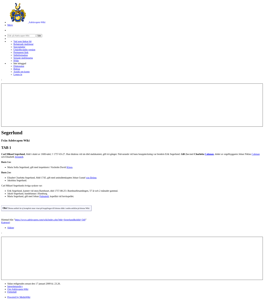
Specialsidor (19, 47)
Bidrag (16, 69)
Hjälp (16, 60)
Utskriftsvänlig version (24, 49)
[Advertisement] (132, 105)
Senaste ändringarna (23, 58)
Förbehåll (11, 292)
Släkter (10, 227)
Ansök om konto (21, 71)
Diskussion (18, 66)
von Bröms (91, 177)
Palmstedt (44, 196)
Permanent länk (20, 52)
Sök (39, 36)
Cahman (209, 154)
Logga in (17, 74)
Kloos (69, 167)
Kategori (5, 222)
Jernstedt (19, 157)
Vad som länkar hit (22, 41)
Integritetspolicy (15, 286)
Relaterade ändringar (23, 44)
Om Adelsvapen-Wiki (17, 289)
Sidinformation (20, 55)
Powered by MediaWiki (18, 297)
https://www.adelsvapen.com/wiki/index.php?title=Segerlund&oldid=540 (50, 219)
